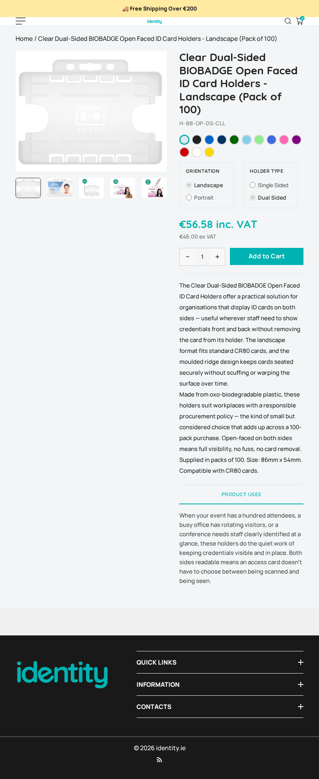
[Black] (197, 140)
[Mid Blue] (271, 140)
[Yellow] (209, 152)
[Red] (184, 152)
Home (24, 38)
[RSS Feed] (159, 759)
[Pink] (284, 140)
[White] (197, 152)
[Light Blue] (247, 140)
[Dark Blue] (222, 140)
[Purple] (296, 140)
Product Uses (241, 494)
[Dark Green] (234, 140)
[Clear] (184, 140)
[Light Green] (259, 140)
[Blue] (209, 140)
